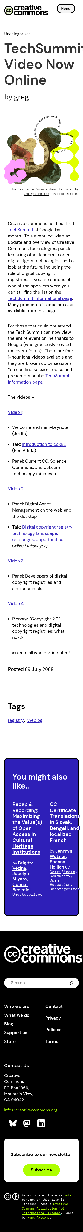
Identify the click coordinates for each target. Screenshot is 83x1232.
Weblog (34, 720)
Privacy (53, 1018)
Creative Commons (26, 10)
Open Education (60, 882)
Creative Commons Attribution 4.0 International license (45, 1208)
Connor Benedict (21, 887)
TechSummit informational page (40, 298)
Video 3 (16, 561)
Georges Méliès (36, 194)
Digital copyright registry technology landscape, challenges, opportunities (42, 533)
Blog (8, 1024)
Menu (66, 8)
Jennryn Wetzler (61, 853)
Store (10, 1041)
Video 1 (15, 412)
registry (16, 720)
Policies (53, 1030)
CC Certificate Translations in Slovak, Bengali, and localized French (65, 822)
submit (72, 982)
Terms (51, 1041)
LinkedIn (41, 1123)
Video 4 (16, 603)
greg (21, 96)
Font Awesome (38, 1217)
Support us (15, 1033)
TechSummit (20, 230)
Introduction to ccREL (44, 444)
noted (69, 1195)
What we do (17, 1015)
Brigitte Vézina (23, 865)
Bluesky (13, 1123)
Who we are (16, 1006)
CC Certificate (62, 869)
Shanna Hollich (57, 864)
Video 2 (16, 489)
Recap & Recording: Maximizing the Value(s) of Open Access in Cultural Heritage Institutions (27, 828)
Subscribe (41, 1170)
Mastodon (27, 1123)
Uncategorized (17, 33)
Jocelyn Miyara (20, 876)
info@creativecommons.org (30, 1110)
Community (60, 875)
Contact (54, 1006)
